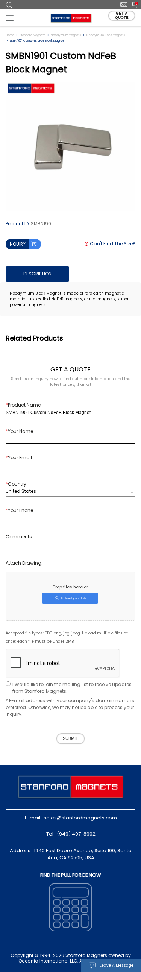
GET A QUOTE (122, 15)
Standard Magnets (32, 35)
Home (10, 35)
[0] (132, 4)
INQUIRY (17, 244)
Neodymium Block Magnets (105, 35)
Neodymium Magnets (66, 35)
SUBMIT (70, 738)
